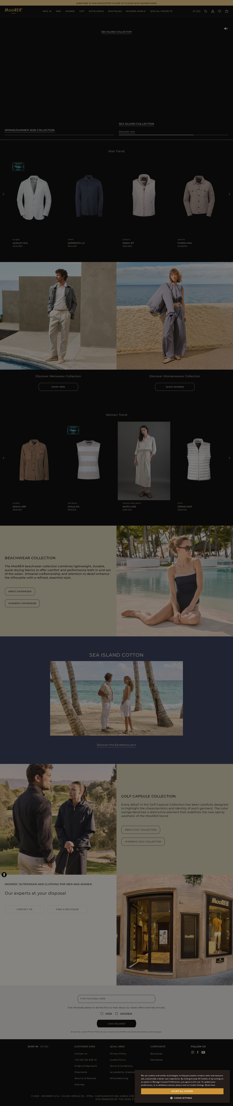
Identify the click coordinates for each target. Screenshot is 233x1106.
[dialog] (116, 553)
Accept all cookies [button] (182, 1091)
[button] (182, 1098)
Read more (210, 1085)
